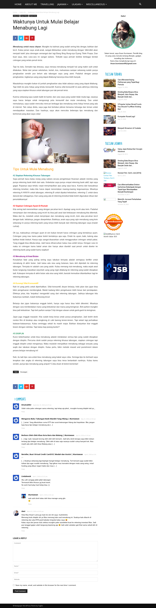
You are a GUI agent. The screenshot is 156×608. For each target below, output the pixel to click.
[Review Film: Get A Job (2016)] (110, 177)
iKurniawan (33, 495)
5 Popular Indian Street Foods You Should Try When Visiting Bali (129, 106)
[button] (140, 4)
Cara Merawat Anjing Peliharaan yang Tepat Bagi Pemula (128, 82)
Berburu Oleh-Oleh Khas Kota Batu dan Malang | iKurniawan (47, 435)
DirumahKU (26, 405)
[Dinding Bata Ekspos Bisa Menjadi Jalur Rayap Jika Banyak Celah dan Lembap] (110, 95)
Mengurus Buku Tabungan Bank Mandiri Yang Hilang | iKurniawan (50, 419)
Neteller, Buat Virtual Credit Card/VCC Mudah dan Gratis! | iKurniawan (52, 454)
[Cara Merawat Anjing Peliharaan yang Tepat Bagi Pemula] (110, 83)
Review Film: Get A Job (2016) (129, 173)
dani (23, 511)
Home (18, 4)
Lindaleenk (26, 476)
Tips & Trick (33, 16)
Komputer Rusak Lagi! (126, 116)
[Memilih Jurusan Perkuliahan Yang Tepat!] (110, 202)
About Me (31, 4)
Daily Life (23, 12)
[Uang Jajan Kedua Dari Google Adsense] (110, 150)
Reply (23, 411)
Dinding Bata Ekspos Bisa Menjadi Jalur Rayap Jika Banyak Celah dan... (128, 94)
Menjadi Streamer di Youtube (129, 128)
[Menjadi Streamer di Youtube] (110, 131)
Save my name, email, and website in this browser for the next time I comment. (45, 585)
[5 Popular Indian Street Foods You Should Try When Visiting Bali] (110, 107)
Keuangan (23, 372)
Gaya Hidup (24, 16)
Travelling (47, 4)
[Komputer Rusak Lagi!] (110, 119)
